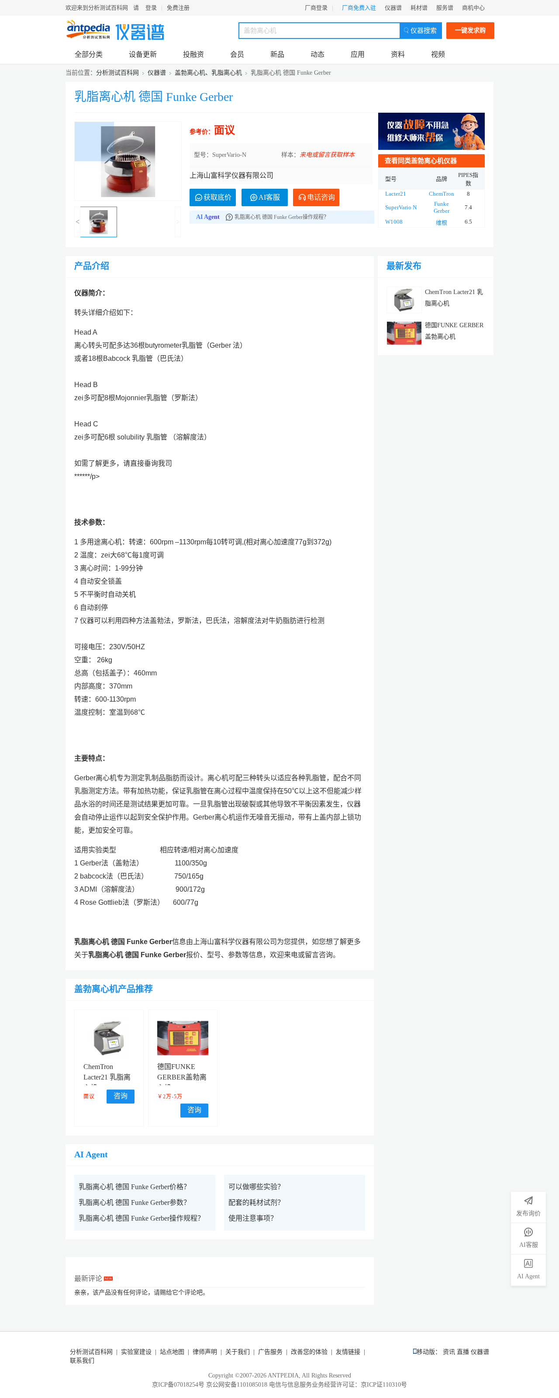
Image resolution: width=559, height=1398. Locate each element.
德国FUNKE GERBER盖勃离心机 (182, 1077)
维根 (441, 222)
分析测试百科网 (117, 72)
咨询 (121, 1096)
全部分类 (89, 54)
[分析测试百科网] (90, 29)
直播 (463, 1352)
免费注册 (178, 7)
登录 (151, 7)
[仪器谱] (140, 29)
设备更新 (143, 54)
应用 (358, 54)
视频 (438, 54)
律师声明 (205, 1352)
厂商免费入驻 (359, 7)
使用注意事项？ (252, 1218)
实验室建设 (136, 1352)
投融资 (193, 54)
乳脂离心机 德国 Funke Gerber (153, 97)
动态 (317, 54)
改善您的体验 (309, 1352)
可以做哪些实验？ (256, 1186)
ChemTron (441, 193)
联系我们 (82, 1360)
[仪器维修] (431, 131)
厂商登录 (316, 7)
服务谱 (444, 7)
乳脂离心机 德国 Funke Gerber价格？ (134, 1186)
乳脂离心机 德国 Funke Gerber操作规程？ (141, 1218)
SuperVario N (401, 207)
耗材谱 (419, 7)
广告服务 (270, 1352)
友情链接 (348, 1352)
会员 (237, 54)
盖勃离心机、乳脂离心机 (208, 72)
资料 (398, 54)
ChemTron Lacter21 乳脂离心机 (107, 1077)
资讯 (449, 1352)
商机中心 (473, 7)
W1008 (394, 221)
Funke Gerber (441, 207)
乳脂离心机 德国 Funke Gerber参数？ (134, 1202)
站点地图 (172, 1352)
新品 (277, 54)
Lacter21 (395, 193)
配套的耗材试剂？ (256, 1202)
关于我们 (237, 1352)
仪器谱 (393, 7)
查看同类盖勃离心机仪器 (421, 160)
